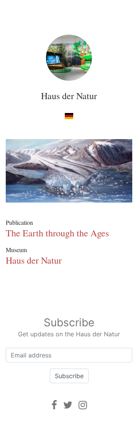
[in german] (69, 115)
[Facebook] (54, 405)
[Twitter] (68, 405)
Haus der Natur (69, 96)
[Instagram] (83, 405)
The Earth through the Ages (57, 233)
